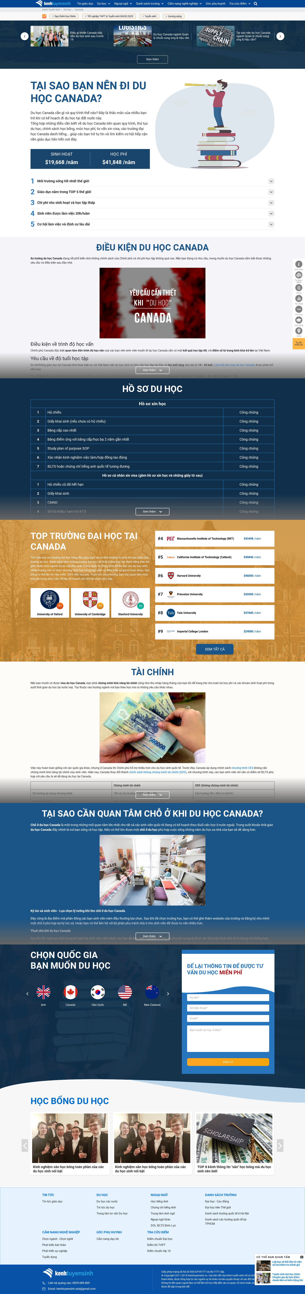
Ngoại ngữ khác (161, 1219)
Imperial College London (192, 631)
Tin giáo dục (85, 3)
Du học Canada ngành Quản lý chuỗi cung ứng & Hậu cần (171, 36)
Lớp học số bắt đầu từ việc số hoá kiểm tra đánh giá (287, 1263)
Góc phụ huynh (215, 3)
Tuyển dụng (49, 1257)
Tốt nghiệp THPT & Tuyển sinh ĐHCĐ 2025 (110, 16)
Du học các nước (107, 1201)
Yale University (186, 613)
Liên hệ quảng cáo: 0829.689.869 (69, 1283)
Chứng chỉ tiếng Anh (163, 1207)
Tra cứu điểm (238, 3)
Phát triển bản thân (54, 1245)
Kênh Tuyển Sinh (51, 9)
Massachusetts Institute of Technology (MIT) (205, 538)
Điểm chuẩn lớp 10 (159, 1251)
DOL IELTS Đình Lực (163, 1225)
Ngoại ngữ (121, 3)
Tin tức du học (106, 1207)
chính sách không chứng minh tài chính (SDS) (158, 772)
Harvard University (189, 575)
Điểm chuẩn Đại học (159, 1239)
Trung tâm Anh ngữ (163, 1213)
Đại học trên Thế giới (218, 1207)
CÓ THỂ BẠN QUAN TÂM (273, 1257)
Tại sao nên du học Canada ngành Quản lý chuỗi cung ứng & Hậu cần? (253, 36)
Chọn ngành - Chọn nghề (57, 1239)
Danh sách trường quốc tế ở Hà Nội (227, 1213)
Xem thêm (152, 59)
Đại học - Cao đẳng (217, 1201)
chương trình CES (242, 768)
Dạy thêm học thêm (65, 16)
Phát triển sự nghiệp (54, 1251)
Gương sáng (175, 16)
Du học (101, 3)
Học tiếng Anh (159, 1201)
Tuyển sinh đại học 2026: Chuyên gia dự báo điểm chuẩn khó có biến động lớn (287, 1277)
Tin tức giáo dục (52, 1201)
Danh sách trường (148, 3)
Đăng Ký (228, 1062)
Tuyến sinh (150, 16)
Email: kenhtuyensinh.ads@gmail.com (72, 1288)
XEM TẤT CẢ (215, 649)
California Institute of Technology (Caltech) (204, 557)
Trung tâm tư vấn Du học (112, 1213)
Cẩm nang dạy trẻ (108, 1239)
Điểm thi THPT (156, 1245)
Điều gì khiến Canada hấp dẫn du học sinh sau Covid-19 (87, 36)
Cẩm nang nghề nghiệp (183, 3)
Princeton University (190, 594)
